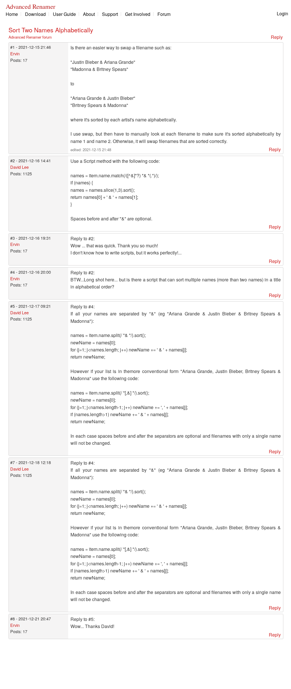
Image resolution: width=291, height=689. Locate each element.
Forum (164, 14)
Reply (277, 37)
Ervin (15, 53)
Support (110, 14)
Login (282, 13)
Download (35, 14)
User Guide (64, 14)
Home (12, 14)
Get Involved (137, 14)
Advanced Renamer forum (30, 37)
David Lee (19, 167)
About (89, 14)
